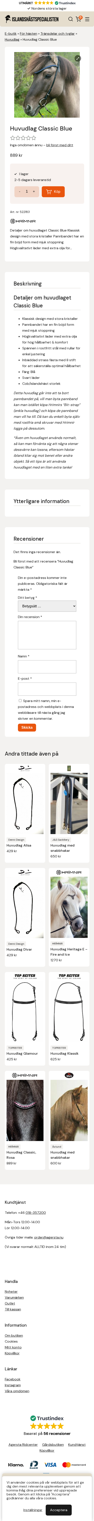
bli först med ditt (59, 145)
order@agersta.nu (48, 1237)
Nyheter (11, 1291)
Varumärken (14, 1297)
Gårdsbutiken (53, 1444)
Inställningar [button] (32, 1510)
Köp (57, 191)
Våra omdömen (17, 1391)
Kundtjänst (77, 1444)
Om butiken (14, 1335)
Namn (24, 656)
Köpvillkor (12, 1353)
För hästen (28, 33)
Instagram (13, 1385)
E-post (25, 678)
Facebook (13, 1379)
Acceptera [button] (58, 1510)
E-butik (11, 33)
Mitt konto (13, 1347)
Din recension (30, 617)
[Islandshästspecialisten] (31, 19)
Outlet (10, 1303)
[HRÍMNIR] (23, 222)
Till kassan (13, 1309)
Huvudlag (12, 39)
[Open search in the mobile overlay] (70, 19)
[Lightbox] (78, 58)
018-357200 (36, 1212)
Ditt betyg (27, 597)
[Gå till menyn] (87, 19)
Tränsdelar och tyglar (57, 33)
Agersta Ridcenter (23, 1444)
